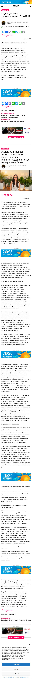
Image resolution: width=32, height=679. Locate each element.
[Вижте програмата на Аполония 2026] (16, 3)
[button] (29, 644)
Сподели (7, 35)
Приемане (16, 664)
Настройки (16, 673)
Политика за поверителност (21, 677)
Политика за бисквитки (8, 677)
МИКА (9, 23)
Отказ (16, 669)
